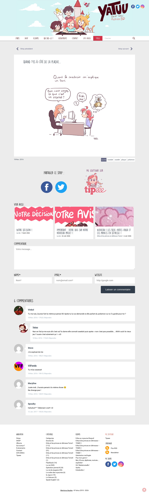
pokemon (131, 160)
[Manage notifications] (144, 490)
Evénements (62, 38)
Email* (57, 275)
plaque (123, 160)
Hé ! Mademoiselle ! (83, 465)
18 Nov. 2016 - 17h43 (40, 338)
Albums (36, 38)
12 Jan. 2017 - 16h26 (36, 412)
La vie (104, 160)
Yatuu (35, 327)
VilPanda (32, 365)
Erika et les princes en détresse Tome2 (59, 448)
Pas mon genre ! (81, 458)
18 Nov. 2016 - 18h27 (36, 356)
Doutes (48, 441)
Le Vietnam (50, 477)
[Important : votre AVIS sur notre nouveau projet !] (74, 217)
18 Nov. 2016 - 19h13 (36, 373)
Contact (75, 38)
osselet (117, 160)
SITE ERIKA (87, 38)
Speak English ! (51, 480)
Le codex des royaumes (54, 472)
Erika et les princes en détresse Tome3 (59, 453)
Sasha (78, 467)
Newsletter (115, 452)
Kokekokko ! (80, 470)
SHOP (26, 38)
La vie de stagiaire (52, 470)
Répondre (47, 318)
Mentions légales (66, 490)
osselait (110, 160)
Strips (17, 38)
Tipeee (98, 38)
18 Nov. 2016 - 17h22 (36, 318)
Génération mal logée (83, 455)
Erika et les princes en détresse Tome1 (110, 236)
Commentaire (20, 243)
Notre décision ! (24, 230)
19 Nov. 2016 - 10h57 (36, 394)
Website (98, 275)
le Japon (49, 475)
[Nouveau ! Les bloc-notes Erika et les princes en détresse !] (114, 217)
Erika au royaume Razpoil (85, 438)
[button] (134, 38)
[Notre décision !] (34, 217)
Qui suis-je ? (48, 38)
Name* (17, 275)
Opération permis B (53, 467)
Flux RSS (114, 448)
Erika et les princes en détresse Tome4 (59, 458)
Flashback (49, 463)
